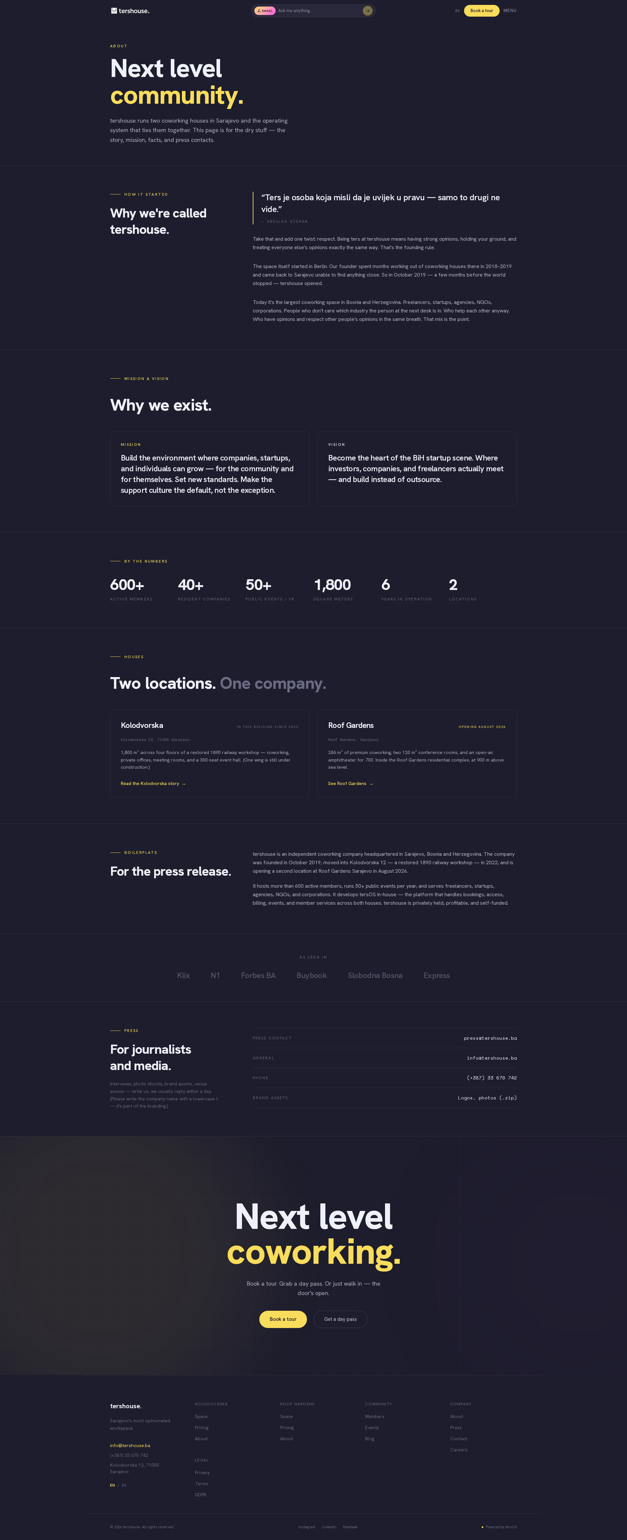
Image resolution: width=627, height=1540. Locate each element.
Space (201, 1416)
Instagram (306, 1527)
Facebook (350, 1527)
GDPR (200, 1495)
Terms (201, 1484)
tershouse (126, 1406)
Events (372, 1427)
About (201, 1439)
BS (457, 10)
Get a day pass (340, 1319)
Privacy (202, 1472)
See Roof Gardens (351, 783)
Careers (459, 1450)
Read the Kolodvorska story (153, 783)
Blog (369, 1439)
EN (112, 1485)
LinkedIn (329, 1527)
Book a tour (482, 10)
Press (456, 1427)
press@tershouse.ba (490, 1038)
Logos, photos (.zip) (487, 1098)
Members (374, 1416)
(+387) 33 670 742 (492, 1078)
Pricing (201, 1427)
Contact (458, 1439)
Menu (510, 10)
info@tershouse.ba (492, 1058)
